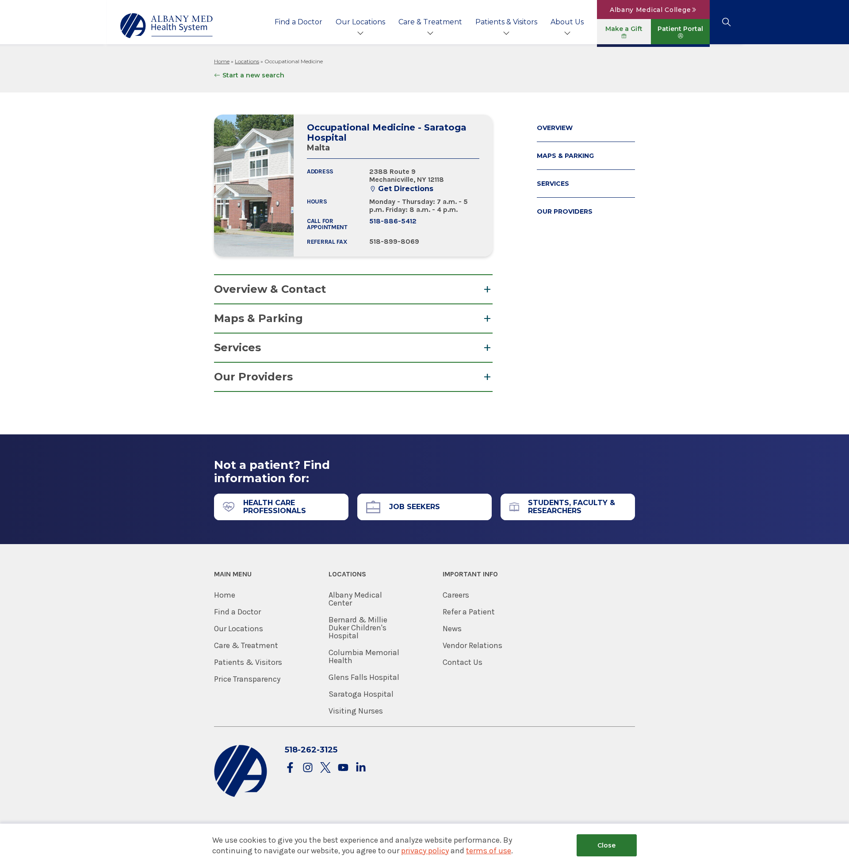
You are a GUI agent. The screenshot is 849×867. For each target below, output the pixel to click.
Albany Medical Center (355, 599)
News (452, 629)
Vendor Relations (472, 645)
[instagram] (307, 768)
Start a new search (253, 75)
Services (237, 347)
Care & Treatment (430, 22)
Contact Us (462, 662)
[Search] (726, 22)
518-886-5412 (393, 221)
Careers (456, 595)
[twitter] (325, 768)
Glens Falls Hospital (364, 677)
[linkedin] (361, 768)
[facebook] (290, 768)
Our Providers (253, 376)
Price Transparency (247, 679)
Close (606, 845)
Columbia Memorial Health (364, 656)
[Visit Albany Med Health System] (240, 795)
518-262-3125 (311, 750)
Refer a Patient (469, 612)
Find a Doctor (298, 22)
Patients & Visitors (506, 22)
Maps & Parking (258, 318)
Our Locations (360, 22)
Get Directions (405, 189)
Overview (555, 128)
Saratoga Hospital (361, 694)
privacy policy (425, 850)
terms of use (488, 850)
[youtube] (343, 768)
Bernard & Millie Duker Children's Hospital (358, 628)
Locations (247, 61)
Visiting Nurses (356, 711)
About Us (567, 22)
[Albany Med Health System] (166, 25)
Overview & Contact (270, 289)
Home (221, 61)
